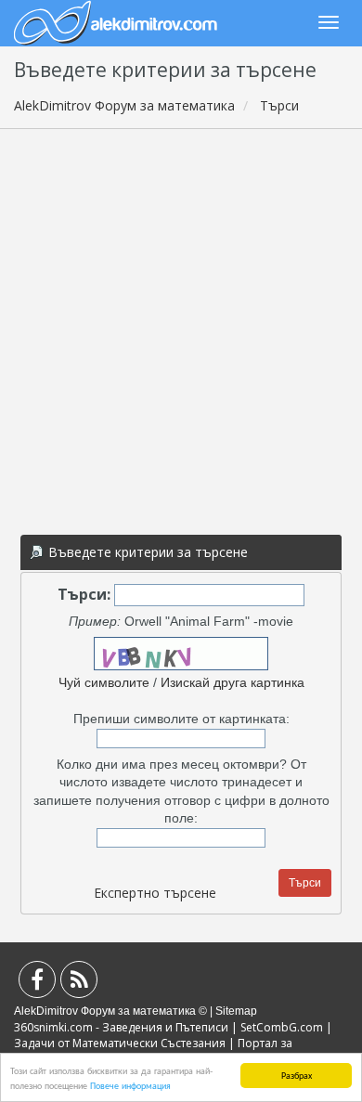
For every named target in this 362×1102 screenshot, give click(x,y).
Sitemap (236, 1011)
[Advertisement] (181, 329)
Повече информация (130, 1085)
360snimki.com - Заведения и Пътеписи (121, 1027)
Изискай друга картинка (232, 683)
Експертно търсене (155, 892)
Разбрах (296, 1075)
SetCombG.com (281, 1027)
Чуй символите (103, 683)
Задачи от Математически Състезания (120, 1043)
